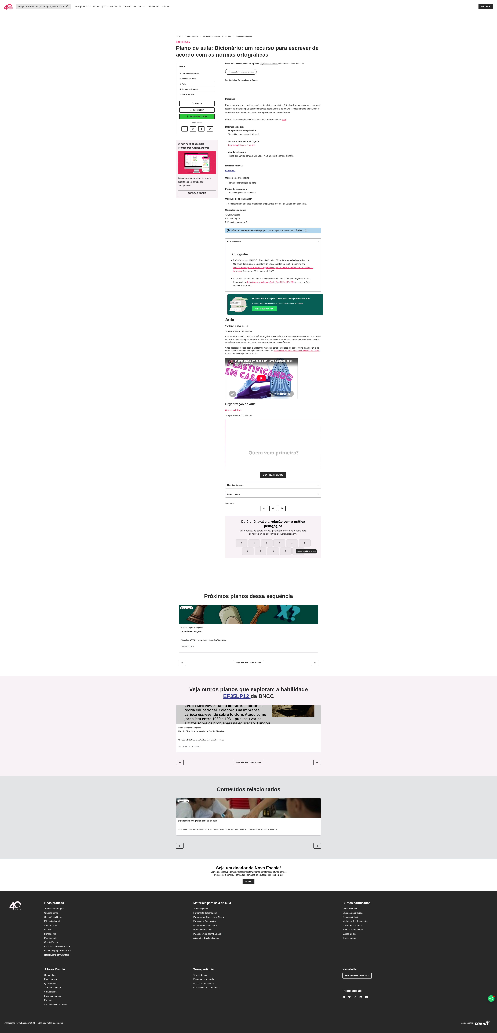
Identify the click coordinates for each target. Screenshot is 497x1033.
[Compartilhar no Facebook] (201, 129)
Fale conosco (50, 979)
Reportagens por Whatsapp (57, 955)
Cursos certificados (133, 6)
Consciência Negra (53, 917)
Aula (184, 84)
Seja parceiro (50, 992)
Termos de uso (200, 975)
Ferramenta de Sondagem (205, 913)
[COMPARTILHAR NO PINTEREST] (282, 508)
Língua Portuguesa (244, 36)
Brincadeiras (50, 934)
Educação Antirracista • (353, 913)
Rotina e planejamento (352, 930)
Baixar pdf (198, 110)
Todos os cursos (349, 909)
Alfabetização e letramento (354, 921)
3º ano (228, 36)
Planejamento (50, 938)
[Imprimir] (184, 129)
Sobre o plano (188, 94)
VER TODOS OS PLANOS (248, 762)
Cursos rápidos (349, 934)
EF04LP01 (196, 747)
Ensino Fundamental (211, 36)
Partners (48, 1000)
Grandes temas (51, 913)
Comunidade (153, 6)
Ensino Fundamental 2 (352, 925)
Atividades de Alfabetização (206, 938)
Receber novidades (357, 976)
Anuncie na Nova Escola (55, 1004)
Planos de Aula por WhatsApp (207, 934)
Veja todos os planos (269, 64)
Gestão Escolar (51, 942)
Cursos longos (349, 938)
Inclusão (48, 930)
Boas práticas (81, 6)
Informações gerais (190, 73)
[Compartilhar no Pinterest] (210, 129)
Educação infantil (52, 921)
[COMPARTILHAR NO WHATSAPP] (264, 508)
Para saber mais (189, 79)
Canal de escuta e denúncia (206, 988)
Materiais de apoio (190, 89)
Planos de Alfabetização (204, 921)
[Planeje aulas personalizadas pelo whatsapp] (491, 998)
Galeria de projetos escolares (57, 951)
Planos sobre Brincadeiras (205, 925)
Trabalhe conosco (52, 988)
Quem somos (50, 983)
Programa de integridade (204, 979)
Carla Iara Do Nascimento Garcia (243, 80)
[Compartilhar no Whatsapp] (193, 129)
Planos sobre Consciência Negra (208, 917)
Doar (248, 882)
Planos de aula (192, 36)
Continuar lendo (273, 475)
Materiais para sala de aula (106, 6)
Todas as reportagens (54, 909)
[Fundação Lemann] (482, 1023)
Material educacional (203, 930)
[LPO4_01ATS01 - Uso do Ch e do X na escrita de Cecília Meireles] (248, 714)
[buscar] (67, 6)
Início (178, 36)
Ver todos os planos (248, 663)
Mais (164, 6)
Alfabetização (50, 925)
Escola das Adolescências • (57, 946)
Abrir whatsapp (264, 309)
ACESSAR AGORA (197, 193)
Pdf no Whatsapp (198, 116)
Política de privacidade (203, 983)
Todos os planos (200, 909)
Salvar (198, 104)
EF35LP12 (230, 171)
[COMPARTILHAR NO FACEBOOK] (273, 508)
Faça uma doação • (53, 996)
